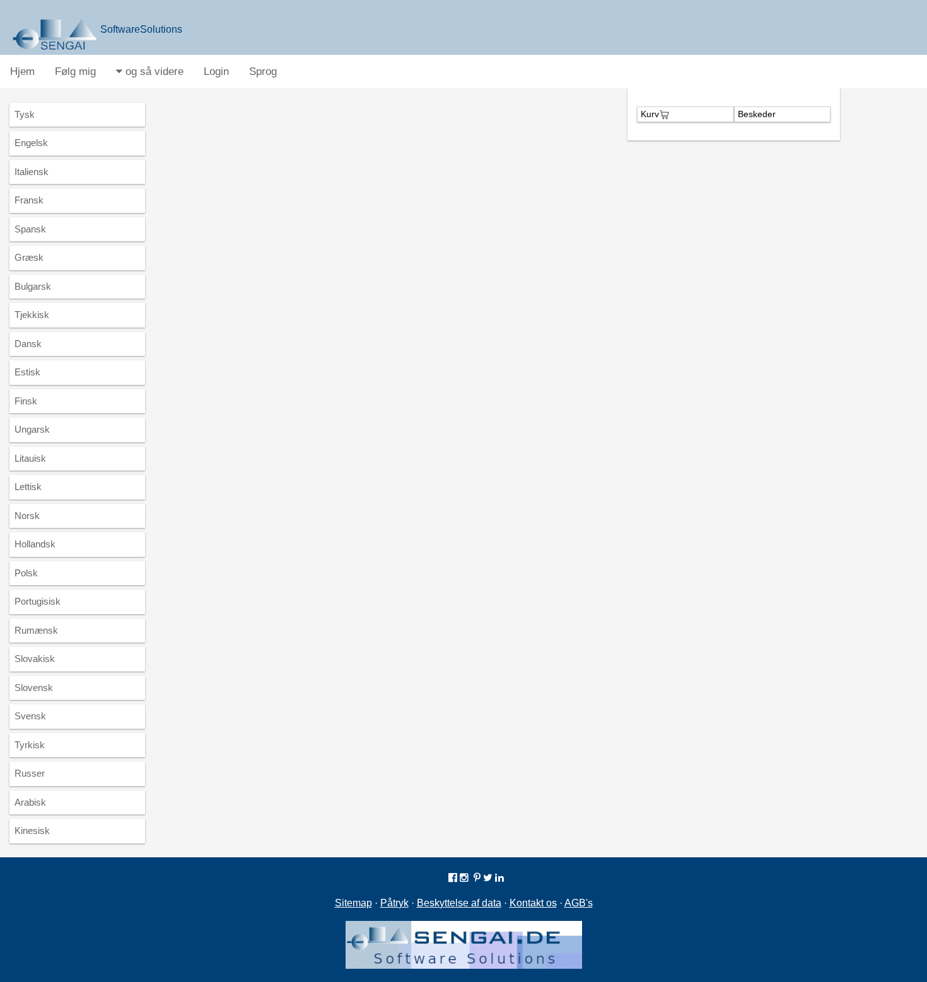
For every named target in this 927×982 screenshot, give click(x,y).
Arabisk (30, 802)
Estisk (27, 372)
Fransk (29, 200)
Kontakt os (533, 903)
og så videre (153, 71)
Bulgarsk (33, 286)
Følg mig (75, 71)
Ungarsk (32, 429)
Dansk (28, 343)
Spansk (30, 229)
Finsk (26, 401)
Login (216, 71)
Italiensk (32, 171)
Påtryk (394, 903)
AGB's (578, 903)
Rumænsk (36, 630)
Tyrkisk (30, 744)
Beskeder (757, 114)
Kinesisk (32, 830)
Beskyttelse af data (459, 903)
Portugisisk (38, 601)
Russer (30, 773)
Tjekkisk (32, 314)
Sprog (263, 71)
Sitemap (353, 903)
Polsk (26, 573)
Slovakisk (35, 658)
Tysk (25, 114)
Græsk (29, 257)
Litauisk (30, 458)
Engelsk (31, 142)
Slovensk (34, 687)
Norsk (27, 515)
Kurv (650, 114)
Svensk (30, 716)
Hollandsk (35, 544)
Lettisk (28, 486)
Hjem (22, 71)
